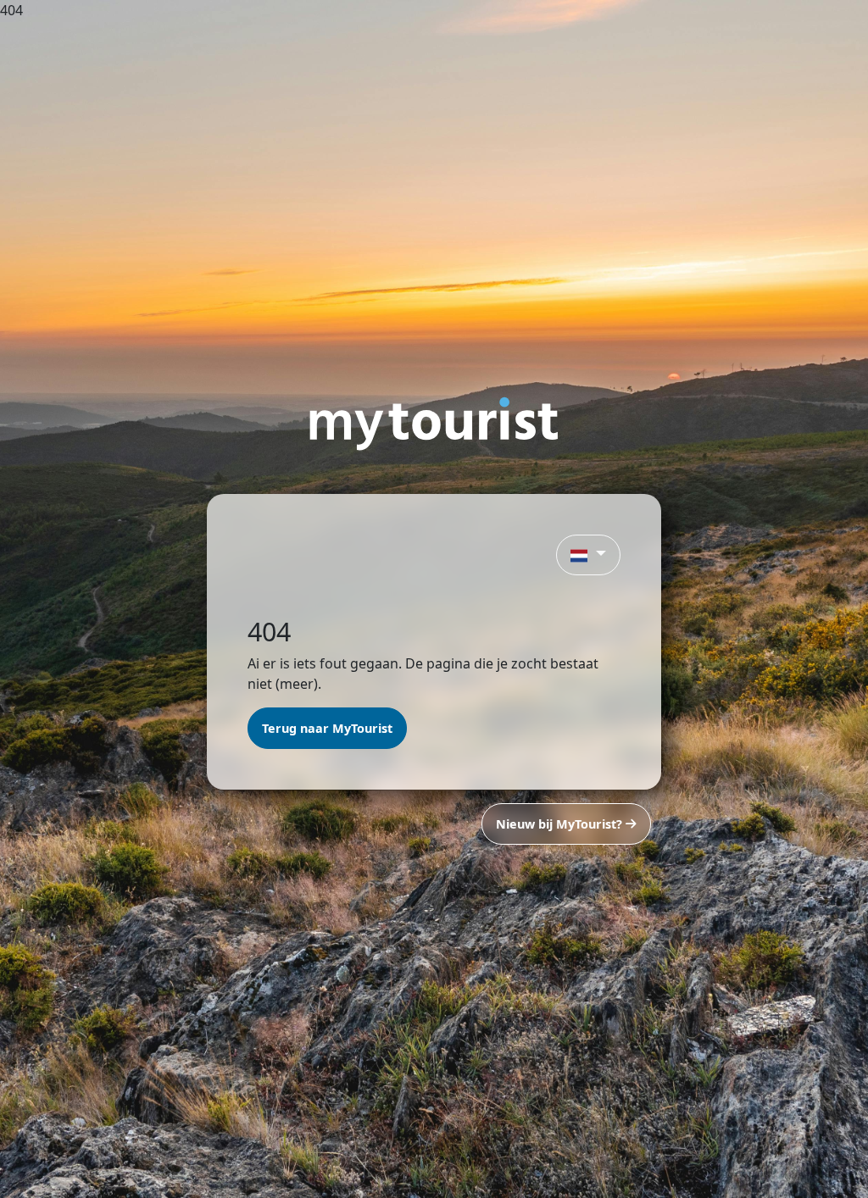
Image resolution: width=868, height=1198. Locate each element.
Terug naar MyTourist (327, 728)
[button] (588, 555)
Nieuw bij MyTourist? (561, 824)
